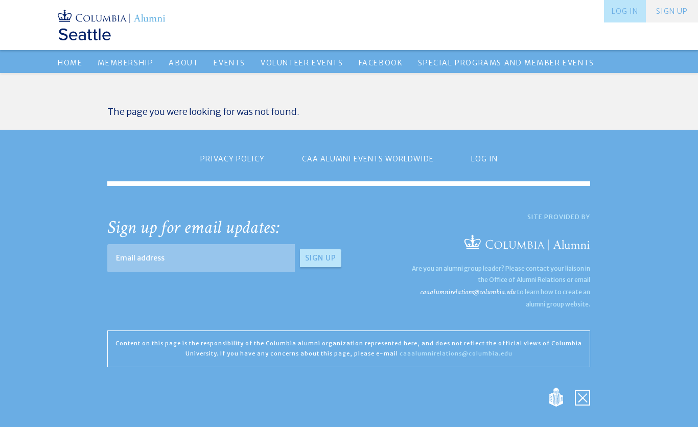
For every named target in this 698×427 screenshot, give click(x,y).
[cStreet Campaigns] (582, 396)
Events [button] (229, 62)
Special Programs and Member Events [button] (506, 62)
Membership (125, 62)
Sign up (672, 11)
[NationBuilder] (561, 396)
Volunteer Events (302, 62)
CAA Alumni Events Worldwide (368, 158)
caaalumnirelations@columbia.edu (468, 292)
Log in (625, 11)
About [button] (183, 62)
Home (70, 62)
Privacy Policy (232, 158)
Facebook (381, 62)
